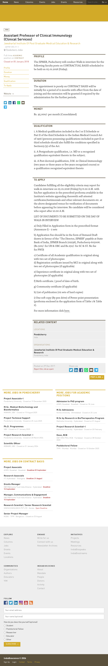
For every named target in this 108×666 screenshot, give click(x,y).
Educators (9, 577)
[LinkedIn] (9, 102)
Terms (29, 662)
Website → (9, 94)
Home (5, 2)
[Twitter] (5, 102)
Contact (41, 588)
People (40, 577)
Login (14, 662)
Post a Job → (96, 377)
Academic (17, 56)
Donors (40, 581)
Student (9, 626)
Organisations (10, 570)
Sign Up (7, 662)
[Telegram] (5, 107)
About (40, 570)
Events (42, 2)
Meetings (75, 542)
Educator (10, 636)
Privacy (37, 662)
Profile (7, 68)
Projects (75, 538)
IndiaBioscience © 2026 (15, 658)
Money (7, 77)
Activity (40, 585)
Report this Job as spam (44, 369)
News (16, 2)
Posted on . (45, 366)
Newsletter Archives (47, 546)
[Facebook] (14, 102)
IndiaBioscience (54, 13)
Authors (8, 573)
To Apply (8, 86)
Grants (64, 2)
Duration (8, 72)
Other (8, 640)
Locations (8, 557)
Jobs (53, 2)
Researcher (11, 633)
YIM (5, 581)
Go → (104, 2)
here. (67, 310)
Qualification (9, 81)
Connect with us (45, 542)
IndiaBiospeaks (78, 550)
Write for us (43, 538)
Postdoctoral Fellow (14, 629)
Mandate (41, 573)
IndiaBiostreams (79, 553)
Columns (29, 2)
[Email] (23, 102)
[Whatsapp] (18, 102)
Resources (78, 2)
